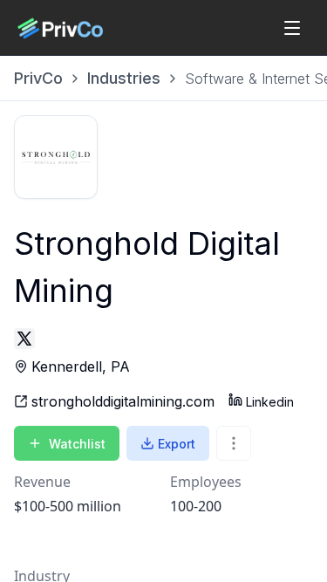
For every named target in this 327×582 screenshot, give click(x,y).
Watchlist (77, 443)
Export (176, 443)
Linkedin (270, 401)
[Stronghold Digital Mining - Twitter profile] (24, 338)
